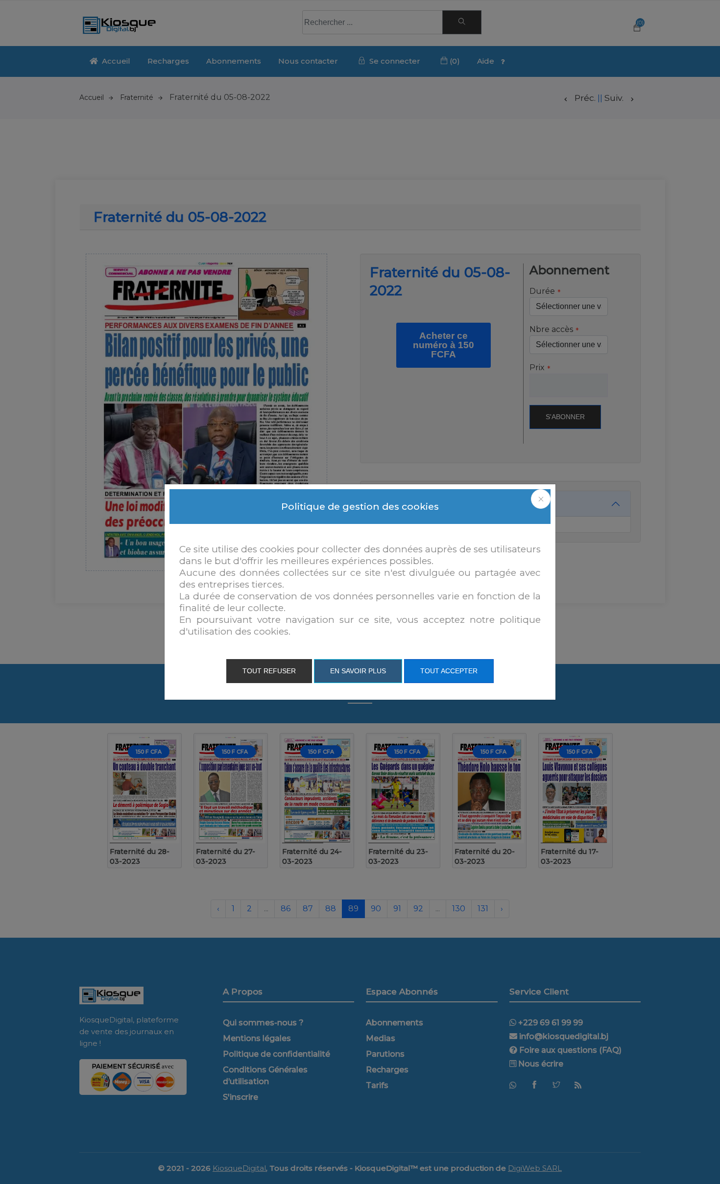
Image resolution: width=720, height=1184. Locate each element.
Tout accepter (449, 671)
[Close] (541, 499)
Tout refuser (269, 671)
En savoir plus (358, 671)
